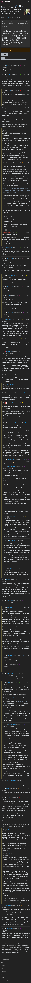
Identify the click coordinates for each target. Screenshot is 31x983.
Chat (3, 61)
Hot (3, 58)
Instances (3, 971)
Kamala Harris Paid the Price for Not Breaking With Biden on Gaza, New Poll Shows (11, 11)
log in (10, 50)
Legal (2, 968)
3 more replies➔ (9, 565)
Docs (2, 974)
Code (2, 977)
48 (3, 17)
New (20, 58)
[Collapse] (3, 65)
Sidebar (4, 54)
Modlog (3, 965)
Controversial (13, 58)
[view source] (19, 17)
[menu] (29, 1)
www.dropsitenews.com (6, 15)
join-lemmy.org (5, 980)
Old (24, 58)
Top (7, 58)
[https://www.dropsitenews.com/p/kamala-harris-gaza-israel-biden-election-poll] (27, 12)
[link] (5, 17)
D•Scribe (7, 1)
